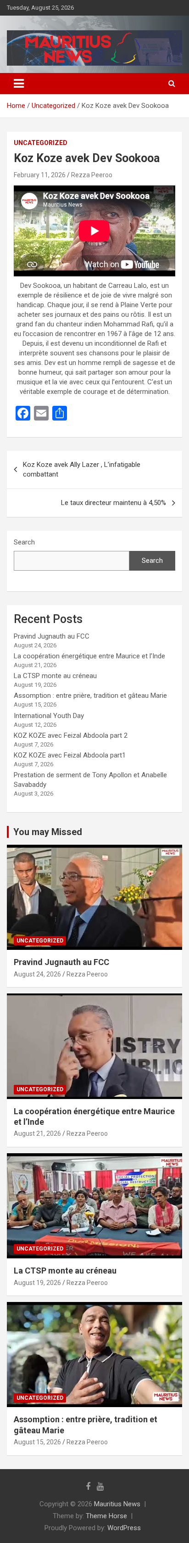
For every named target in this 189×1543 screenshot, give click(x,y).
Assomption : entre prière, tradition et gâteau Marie (90, 695)
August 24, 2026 (37, 974)
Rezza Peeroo (91, 175)
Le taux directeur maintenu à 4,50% (113, 503)
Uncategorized (40, 142)
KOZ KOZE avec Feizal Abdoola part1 (70, 755)
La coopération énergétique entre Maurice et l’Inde (89, 656)
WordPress (124, 1528)
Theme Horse (106, 1516)
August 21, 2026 (37, 1133)
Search (24, 542)
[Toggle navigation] (19, 83)
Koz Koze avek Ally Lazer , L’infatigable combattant (81, 469)
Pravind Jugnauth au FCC (51, 636)
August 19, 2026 (37, 1282)
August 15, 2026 (37, 1442)
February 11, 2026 (40, 175)
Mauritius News (117, 1504)
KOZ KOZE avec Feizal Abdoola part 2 (71, 735)
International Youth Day (49, 716)
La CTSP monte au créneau (55, 676)
